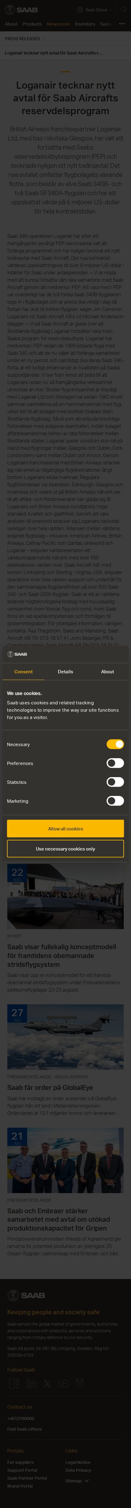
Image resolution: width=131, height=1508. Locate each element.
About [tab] (107, 671)
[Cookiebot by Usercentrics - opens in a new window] (97, 654)
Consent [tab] (23, 671)
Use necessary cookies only (65, 848)
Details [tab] (65, 671)
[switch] (115, 763)
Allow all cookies (65, 829)
